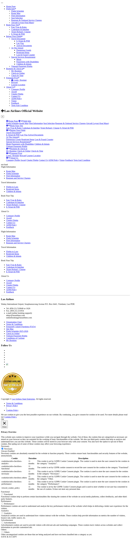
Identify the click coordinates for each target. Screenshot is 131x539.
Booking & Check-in (14, 69)
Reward (14, 82)
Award (14, 92)
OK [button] (2, 419)
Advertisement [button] (7, 520)
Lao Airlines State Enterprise (23, 399)
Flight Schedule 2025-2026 (17, 331)
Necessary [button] (5, 446)
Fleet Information (18, 16)
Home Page (11, 6)
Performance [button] (6, 501)
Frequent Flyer (12, 78)
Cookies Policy (12, 410)
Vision (14, 101)
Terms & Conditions (14, 324)
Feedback (15, 103)
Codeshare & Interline (20, 29)
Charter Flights (17, 94)
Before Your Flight (13, 36)
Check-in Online (18, 73)
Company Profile (18, 89)
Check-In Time (17, 75)
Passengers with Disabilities (27, 62)
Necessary (8, 449)
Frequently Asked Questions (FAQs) (21, 327)
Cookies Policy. (10, 417)
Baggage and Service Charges (18, 178)
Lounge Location (18, 85)
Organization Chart (14, 322)
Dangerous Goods (23, 50)
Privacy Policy (12, 406)
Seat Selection (17, 18)
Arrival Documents (24, 46)
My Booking (16, 71)
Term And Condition (19, 105)
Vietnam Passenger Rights (21, 66)
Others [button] (3, 530)
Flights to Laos (12, 187)
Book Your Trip (12, 25)
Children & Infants (23, 64)
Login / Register (12, 156)
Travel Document (18, 39)
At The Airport (17, 48)
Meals (18, 59)
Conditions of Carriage (15, 338)
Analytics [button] (5, 511)
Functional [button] (5, 492)
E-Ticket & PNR (18, 34)
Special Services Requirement (23, 57)
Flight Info (10, 9)
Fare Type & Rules (19, 27)
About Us (10, 87)
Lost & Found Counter (25, 55)
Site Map (9, 329)
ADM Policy (16, 98)
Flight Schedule (17, 11)
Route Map (15, 13)
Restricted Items (22, 52)
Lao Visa (20, 43)
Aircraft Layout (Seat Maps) (22, 22)
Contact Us (15, 96)
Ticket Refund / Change (21, 32)
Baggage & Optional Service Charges (26, 20)
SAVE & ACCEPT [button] (9, 537)
